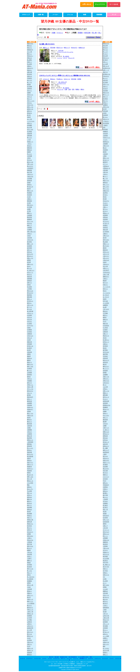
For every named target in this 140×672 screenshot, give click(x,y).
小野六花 (105, 172)
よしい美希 (106, 636)
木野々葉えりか (31, 231)
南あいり (29, 573)
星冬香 (29, 511)
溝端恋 (29, 562)
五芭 (104, 127)
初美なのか (106, 460)
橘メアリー (106, 368)
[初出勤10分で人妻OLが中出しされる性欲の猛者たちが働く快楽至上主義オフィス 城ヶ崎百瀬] (92, 126)
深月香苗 (29, 564)
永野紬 (29, 411)
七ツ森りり (106, 429)
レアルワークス (61, 83)
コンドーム (75, 658)
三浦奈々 (29, 538)
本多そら (29, 517)
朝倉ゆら (29, 70)
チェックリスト (100, 4)
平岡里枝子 (106, 485)
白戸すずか (30, 325)
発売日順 (87, 33)
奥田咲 (104, 152)
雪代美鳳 (105, 626)
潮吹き (82, 89)
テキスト (60, 33)
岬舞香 (29, 550)
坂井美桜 (29, 248)
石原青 (104, 113)
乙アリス (105, 164)
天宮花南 (105, 90)
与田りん (29, 644)
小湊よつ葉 (106, 274)
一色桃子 (105, 125)
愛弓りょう (106, 94)
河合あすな (106, 201)
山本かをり (30, 626)
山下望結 (29, 620)
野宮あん (29, 450)
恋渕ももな (106, 252)
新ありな (105, 101)
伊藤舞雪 (105, 131)
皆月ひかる (106, 554)
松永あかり (30, 532)
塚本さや (29, 383)
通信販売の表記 (63, 657)
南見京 (29, 575)
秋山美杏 (29, 64)
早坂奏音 (29, 470)
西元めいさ (106, 442)
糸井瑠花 (105, 129)
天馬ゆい (105, 389)
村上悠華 (105, 581)
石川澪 (104, 109)
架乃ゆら (105, 195)
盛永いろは (30, 413)
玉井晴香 (29, 372)
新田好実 (29, 446)
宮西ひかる (106, 575)
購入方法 (51, 657)
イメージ (59, 58)
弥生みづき (106, 620)
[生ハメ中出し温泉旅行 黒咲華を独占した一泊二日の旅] (84, 126)
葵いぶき (105, 52)
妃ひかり (105, 211)
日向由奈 (105, 479)
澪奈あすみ (30, 540)
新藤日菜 (29, 342)
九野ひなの (106, 235)
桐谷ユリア (67, 47)
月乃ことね (30, 389)
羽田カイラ (30, 464)
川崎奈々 (29, 199)
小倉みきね (30, 176)
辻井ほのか (106, 383)
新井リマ (105, 96)
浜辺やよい (30, 468)
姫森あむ (29, 487)
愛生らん (29, 54)
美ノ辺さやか (30, 577)
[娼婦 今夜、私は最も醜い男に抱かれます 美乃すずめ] (45, 126)
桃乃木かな (106, 597)
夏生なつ (29, 421)
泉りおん (105, 117)
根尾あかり (106, 446)
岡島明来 (29, 170)
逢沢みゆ (105, 47)
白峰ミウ (105, 333)
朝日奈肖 (29, 74)
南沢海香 (105, 556)
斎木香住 (29, 242)
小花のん (105, 174)
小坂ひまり (106, 256)
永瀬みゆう (30, 409)
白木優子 (105, 329)
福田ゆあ (29, 497)
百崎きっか (30, 599)
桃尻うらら (30, 601)
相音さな (29, 47)
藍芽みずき (106, 43)
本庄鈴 (104, 511)
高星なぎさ (30, 364)
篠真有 (104, 317)
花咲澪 (29, 458)
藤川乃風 (105, 495)
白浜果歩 (29, 331)
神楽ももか (106, 180)
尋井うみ (29, 493)
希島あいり (106, 213)
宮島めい (105, 573)
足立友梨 (105, 82)
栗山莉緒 (105, 242)
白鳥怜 (29, 327)
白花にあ (29, 338)
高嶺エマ (29, 362)
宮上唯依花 (30, 579)
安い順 (94, 33)
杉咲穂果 (29, 344)
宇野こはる (30, 164)
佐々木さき (106, 297)
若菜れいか (30, 650)
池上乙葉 (29, 127)
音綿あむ (29, 184)
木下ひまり (106, 221)
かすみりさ (46, 79)
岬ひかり (29, 548)
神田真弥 (29, 201)
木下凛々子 (106, 223)
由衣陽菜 (105, 622)
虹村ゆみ (105, 440)
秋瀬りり (29, 62)
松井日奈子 (106, 515)
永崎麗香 (29, 403)
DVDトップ (26, 14)
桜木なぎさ (30, 254)
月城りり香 (30, 387)
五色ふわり (106, 258)
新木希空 (105, 99)
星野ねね (29, 509)
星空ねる (29, 503)
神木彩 (104, 197)
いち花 (29, 139)
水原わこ (29, 556)
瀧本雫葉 (105, 354)
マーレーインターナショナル (65, 52)
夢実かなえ (30, 636)
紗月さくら (30, 272)
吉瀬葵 (29, 209)
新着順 (80, 33)
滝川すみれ (106, 352)
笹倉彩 (104, 299)
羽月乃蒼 (105, 470)
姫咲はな (105, 483)
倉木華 (104, 237)
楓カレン (105, 176)
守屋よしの (30, 609)
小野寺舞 (105, 170)
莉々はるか (106, 648)
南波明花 (29, 438)
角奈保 (104, 348)
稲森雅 (29, 152)
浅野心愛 (29, 72)
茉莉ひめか (30, 536)
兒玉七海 (105, 266)
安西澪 (29, 117)
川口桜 (29, 197)
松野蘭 (29, 534)
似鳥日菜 (105, 444)
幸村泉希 (105, 628)
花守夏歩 (105, 464)
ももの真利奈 (30, 603)
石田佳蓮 (105, 111)
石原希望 (105, 115)
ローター (44, 658)
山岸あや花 (106, 615)
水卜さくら (106, 530)
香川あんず (30, 186)
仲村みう (105, 413)
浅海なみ (29, 76)
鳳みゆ (104, 148)
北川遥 (29, 203)
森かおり (29, 605)
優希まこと (46, 47)
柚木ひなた (30, 632)
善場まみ (29, 358)
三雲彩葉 (29, 542)
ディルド (50, 658)
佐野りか (29, 282)
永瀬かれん (30, 407)
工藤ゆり (105, 233)
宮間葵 (79, 79)
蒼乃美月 (105, 60)
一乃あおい (106, 121)
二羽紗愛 (105, 499)
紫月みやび (30, 293)
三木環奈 (29, 289)
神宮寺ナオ (106, 336)
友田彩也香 (106, 401)
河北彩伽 (105, 205)
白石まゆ (29, 319)
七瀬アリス (106, 427)
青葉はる (29, 58)
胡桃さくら (106, 244)
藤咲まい (29, 501)
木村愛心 (105, 225)
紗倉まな (105, 284)
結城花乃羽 (30, 628)
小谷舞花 (29, 229)
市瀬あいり (30, 141)
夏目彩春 (105, 419)
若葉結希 (29, 652)
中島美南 (29, 405)
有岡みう (105, 103)
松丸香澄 (105, 517)
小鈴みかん (106, 264)
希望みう (29, 591)
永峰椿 (104, 411)
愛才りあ (105, 49)
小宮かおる (30, 239)
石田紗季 (29, 133)
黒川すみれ (106, 246)
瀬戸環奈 (105, 350)
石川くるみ (30, 129)
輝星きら (29, 213)
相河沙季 (105, 45)
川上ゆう (105, 203)
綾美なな (29, 111)
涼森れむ (105, 344)
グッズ (114, 14)
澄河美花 (105, 346)
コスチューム (98, 658)
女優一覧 (41, 14)
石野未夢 (29, 135)
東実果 (29, 84)
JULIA (104, 321)
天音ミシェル (30, 101)
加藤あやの (106, 190)
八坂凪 (104, 609)
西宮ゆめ (105, 438)
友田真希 (105, 403)
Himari (104, 480)
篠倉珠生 (29, 295)
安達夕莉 (105, 80)
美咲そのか (30, 546)
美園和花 (105, 542)
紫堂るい (105, 315)
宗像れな (29, 593)
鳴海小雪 (29, 436)
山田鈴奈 (29, 622)
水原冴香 (29, 554)
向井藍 (104, 579)
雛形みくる (30, 481)
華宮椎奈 (29, 192)
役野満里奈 (106, 607)
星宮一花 (105, 509)
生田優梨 (29, 125)
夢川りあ (29, 634)
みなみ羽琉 (106, 558)
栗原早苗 (29, 217)
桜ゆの (104, 291)
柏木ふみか (106, 186)
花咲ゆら (29, 460)
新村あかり (106, 434)
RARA (28, 646)
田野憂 (104, 372)
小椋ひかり (30, 174)
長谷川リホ (59, 47)
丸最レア (105, 526)
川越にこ (105, 207)
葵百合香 (105, 56)
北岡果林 (105, 215)
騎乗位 (77, 89)
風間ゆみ (105, 182)
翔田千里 (105, 323)
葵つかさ (105, 54)
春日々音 (29, 479)
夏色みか (29, 419)
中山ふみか (106, 415)
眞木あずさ (74, 47)
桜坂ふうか (30, 258)
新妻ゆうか (30, 440)
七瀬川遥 (29, 425)
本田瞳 (104, 513)
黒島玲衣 (105, 250)
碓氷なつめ (30, 162)
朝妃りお (105, 72)
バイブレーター (37, 658)
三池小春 (105, 528)
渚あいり (105, 417)
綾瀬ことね (30, 107)
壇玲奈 (29, 376)
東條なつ (105, 393)
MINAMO (105, 562)
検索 (84, 14)
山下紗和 (29, 617)
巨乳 (73, 89)
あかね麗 (105, 64)
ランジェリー (105, 658)
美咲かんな (106, 534)
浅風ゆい (29, 66)
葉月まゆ (105, 456)
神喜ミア (29, 225)
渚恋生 (29, 417)
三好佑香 (29, 589)
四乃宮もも (30, 301)
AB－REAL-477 (62, 82)
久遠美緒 (29, 215)
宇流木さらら (106, 137)
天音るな (29, 103)
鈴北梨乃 (29, 348)
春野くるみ (30, 476)
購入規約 (57, 657)
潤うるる (29, 309)
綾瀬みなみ (82, 47)
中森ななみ (30, 415)
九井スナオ (106, 254)
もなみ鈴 (105, 589)
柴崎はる (105, 319)
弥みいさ (29, 99)
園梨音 (29, 360)
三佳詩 (29, 587)
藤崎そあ (29, 499)
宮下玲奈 (105, 570)
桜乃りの (105, 282)
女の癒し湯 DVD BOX (47, 44)
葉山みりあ (30, 474)
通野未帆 (105, 395)
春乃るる (105, 472)
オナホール (22, 658)
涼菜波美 (29, 352)
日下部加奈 (106, 231)
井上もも (29, 154)
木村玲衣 (105, 227)
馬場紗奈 (29, 466)
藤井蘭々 (105, 493)
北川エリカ (67, 79)
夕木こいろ (106, 624)
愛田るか (29, 45)
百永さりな (106, 595)
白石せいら (30, 313)
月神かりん (30, 385)
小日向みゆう (106, 272)
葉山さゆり (106, 468)
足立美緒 (29, 86)
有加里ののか (106, 68)
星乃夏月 (105, 505)
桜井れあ (29, 252)
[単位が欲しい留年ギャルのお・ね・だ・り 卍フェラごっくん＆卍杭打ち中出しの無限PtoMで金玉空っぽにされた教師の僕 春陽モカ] (60, 126)
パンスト (112, 658)
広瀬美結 (105, 487)
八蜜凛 (104, 454)
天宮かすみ (30, 105)
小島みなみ (106, 260)
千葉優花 (29, 380)
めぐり (104, 583)
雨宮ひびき (106, 92)
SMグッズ (63, 658)
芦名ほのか (106, 76)
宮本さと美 (30, 585)
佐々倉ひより (30, 270)
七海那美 (29, 434)
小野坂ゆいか (106, 168)
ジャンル (70, 14)
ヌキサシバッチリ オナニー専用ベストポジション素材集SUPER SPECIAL (64, 75)
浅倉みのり (30, 68)
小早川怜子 (106, 270)
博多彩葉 (29, 452)
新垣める (29, 113)
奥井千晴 (29, 172)
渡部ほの (29, 654)
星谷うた (29, 505)
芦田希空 (29, 78)
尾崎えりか (106, 158)
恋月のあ (29, 223)
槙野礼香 (29, 521)
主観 (69, 89)
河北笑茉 (29, 195)
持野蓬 (104, 587)
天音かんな (30, 94)
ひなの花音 (30, 483)
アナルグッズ (56, 658)
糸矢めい (29, 145)
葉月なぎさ (30, 454)
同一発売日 (66, 56)
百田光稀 (105, 593)
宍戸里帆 (105, 313)
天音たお (29, 96)
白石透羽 (29, 315)
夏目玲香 (29, 423)
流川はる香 (106, 650)
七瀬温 (29, 427)
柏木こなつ (106, 184)
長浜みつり (106, 409)
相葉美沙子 (30, 49)
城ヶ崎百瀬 (30, 311)
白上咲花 (105, 327)
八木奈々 (105, 605)
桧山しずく (30, 489)
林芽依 (29, 472)
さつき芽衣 (106, 303)
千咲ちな (29, 378)
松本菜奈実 (106, 521)
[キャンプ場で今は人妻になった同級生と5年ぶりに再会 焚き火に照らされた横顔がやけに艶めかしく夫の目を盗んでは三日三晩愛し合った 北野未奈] (76, 126)
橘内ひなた (106, 366)
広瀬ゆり (105, 489)
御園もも (29, 560)
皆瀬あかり (106, 552)
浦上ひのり (30, 166)
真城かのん (30, 523)
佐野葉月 (29, 280)
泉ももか (29, 137)
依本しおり (106, 644)
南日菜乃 (105, 560)
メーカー (55, 14)
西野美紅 (29, 444)
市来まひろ (106, 119)
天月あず (105, 88)
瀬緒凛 (29, 356)
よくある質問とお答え (83, 657)
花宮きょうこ (106, 462)
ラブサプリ (90, 658)
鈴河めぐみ (30, 346)
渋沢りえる (30, 305)
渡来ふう (105, 654)
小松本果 (29, 237)
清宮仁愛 (105, 229)
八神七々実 (30, 611)
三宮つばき (106, 309)
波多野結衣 (106, 452)
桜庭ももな (30, 264)
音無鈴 (29, 182)
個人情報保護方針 (73, 657)
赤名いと (105, 62)
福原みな (105, 491)
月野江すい (106, 378)
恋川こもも (30, 221)
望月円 (29, 597)
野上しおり (30, 448)
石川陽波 (29, 131)
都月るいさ (106, 397)
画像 (53, 33)
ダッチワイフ (29, 658)
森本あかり (30, 607)
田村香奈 (29, 374)
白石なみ (29, 317)
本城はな (29, 515)
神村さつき (30, 190)
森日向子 (105, 603)
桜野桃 (29, 260)
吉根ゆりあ (106, 642)
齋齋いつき (30, 244)
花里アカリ (30, 462)
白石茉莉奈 (106, 325)
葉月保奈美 (30, 456)
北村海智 (105, 219)
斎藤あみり (106, 276)
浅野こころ (106, 70)
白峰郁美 (29, 333)
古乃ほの (105, 501)
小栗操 (104, 156)
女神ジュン (30, 595)
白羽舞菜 (29, 329)
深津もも (29, 495)
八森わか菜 (106, 617)
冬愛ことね (106, 391)
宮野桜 (29, 583)
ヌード (65, 58)
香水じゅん (106, 188)
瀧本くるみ (30, 366)
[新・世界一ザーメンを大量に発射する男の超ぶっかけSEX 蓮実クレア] (68, 126)
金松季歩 (105, 192)
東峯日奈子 (30, 397)
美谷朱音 (105, 544)
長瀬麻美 (105, 407)
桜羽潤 (29, 262)
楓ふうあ (105, 178)
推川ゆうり (106, 160)
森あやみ (105, 599)
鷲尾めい (105, 652)
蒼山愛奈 (29, 60)
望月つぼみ (106, 585)
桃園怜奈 (105, 591)
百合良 (29, 638)
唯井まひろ (106, 360)
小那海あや (106, 166)
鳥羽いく (29, 399)
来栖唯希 (29, 219)
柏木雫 (29, 188)
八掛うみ (105, 613)
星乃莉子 (105, 507)
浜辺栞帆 (105, 466)
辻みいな (29, 393)
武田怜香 (105, 358)
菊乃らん (105, 209)
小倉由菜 (105, 154)
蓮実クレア (106, 450)
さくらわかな (106, 293)
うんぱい (105, 139)
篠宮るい (29, 303)
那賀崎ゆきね (106, 405)
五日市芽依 (106, 123)
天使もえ (105, 86)
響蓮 (28, 485)
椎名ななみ (30, 291)
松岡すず (29, 530)
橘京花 (104, 364)
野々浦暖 (105, 448)
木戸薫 (29, 211)
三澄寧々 (29, 558)
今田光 (29, 158)
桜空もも (105, 289)
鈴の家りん (106, 340)
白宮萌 (29, 340)
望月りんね (30, 568)
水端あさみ (106, 540)
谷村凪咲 (105, 370)
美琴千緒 (29, 544)
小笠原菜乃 (30, 168)
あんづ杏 (29, 119)
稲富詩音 (29, 148)
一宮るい (29, 143)
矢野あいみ (30, 613)
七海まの (29, 432)
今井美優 (29, 156)
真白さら (29, 528)
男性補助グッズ (83, 658)
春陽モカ (105, 474)
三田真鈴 (105, 546)
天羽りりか (106, 84)
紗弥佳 (29, 284)
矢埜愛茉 (29, 615)
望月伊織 (52, 47)
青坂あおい (30, 56)
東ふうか (29, 82)
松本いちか (106, 519)
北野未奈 (105, 217)
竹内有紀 (105, 356)
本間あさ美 (30, 519)
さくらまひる (106, 286)
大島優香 (105, 143)
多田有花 (105, 362)
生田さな (29, 123)
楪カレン (105, 630)
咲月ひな (29, 274)
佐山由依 (29, 286)
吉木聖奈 (29, 640)
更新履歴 (99, 14)
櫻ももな (29, 268)
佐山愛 (104, 307)
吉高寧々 (105, 638)
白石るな (29, 321)
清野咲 (29, 354)
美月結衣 (29, 566)
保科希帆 (29, 507)
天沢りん (29, 90)
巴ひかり (105, 399)
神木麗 (104, 199)
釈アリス (29, 307)
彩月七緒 (105, 301)
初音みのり (106, 458)
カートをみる (113, 4)
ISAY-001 (60, 50)
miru (104, 577)
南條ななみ (106, 432)
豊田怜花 (29, 401)
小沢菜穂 (29, 178)
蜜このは (29, 570)
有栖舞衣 (105, 105)
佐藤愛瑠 (105, 305)
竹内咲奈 (29, 368)
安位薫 (104, 611)
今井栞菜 (105, 133)
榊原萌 (104, 280)
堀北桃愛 (29, 513)
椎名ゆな (52, 79)
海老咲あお (106, 141)
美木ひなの (106, 532)
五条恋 (104, 262)
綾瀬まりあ (30, 109)
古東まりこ (106, 268)
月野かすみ (106, 380)
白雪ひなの (30, 336)
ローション (69, 658)
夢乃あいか (106, 632)
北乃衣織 (29, 207)
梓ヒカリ (105, 78)
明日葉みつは (106, 74)
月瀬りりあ (106, 376)
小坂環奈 (29, 227)
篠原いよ (29, 299)
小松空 (29, 235)
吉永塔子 (105, 640)
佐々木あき (106, 295)
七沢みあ (105, 423)
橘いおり (29, 370)
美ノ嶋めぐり (106, 564)
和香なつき (30, 648)
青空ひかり (106, 58)
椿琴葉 (29, 395)
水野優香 (105, 538)
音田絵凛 (29, 180)
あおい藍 (29, 52)
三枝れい (105, 278)
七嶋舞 (104, 425)
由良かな (105, 634)
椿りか (104, 385)
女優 (66, 89)
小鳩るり (29, 233)
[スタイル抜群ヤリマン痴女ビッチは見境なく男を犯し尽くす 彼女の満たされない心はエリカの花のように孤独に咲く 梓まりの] (53, 126)
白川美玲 (29, 323)
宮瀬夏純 (29, 581)
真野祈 (104, 523)
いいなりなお (30, 121)
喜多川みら (30, 205)
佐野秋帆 (29, 278)
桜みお (29, 266)
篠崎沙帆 (29, 297)
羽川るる (29, 160)
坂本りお (29, 250)
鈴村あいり (106, 342)
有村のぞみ (106, 107)
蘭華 (104, 646)
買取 (91, 657)
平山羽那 (29, 491)
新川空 (29, 115)
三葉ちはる (106, 548)
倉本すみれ (106, 239)
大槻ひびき (106, 145)
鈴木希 (29, 350)
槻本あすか (30, 391)
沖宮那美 (105, 150)
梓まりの (29, 80)
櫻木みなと (30, 256)
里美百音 (29, 276)
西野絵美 (105, 436)
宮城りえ (105, 568)
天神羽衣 (29, 88)
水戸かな (105, 550)
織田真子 (105, 162)
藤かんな (105, 497)
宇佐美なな (59, 79)
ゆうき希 (29, 630)
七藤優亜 (29, 429)
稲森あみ (29, 150)
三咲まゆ (29, 552)
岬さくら (105, 536)
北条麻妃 (105, 503)
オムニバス (71, 58)
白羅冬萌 (105, 331)
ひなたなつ (106, 476)
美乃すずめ (106, 566)
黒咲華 (104, 248)
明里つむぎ (106, 66)
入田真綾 (105, 135)
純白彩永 (29, 526)
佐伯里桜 (29, 246)
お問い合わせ (86, 4)
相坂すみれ (30, 43)
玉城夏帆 (105, 374)
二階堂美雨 (30, 442)
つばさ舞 (105, 387)
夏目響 (104, 421)
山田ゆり (29, 624)
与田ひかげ (30, 642)
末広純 (104, 338)
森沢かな (105, 601)
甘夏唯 (29, 92)
